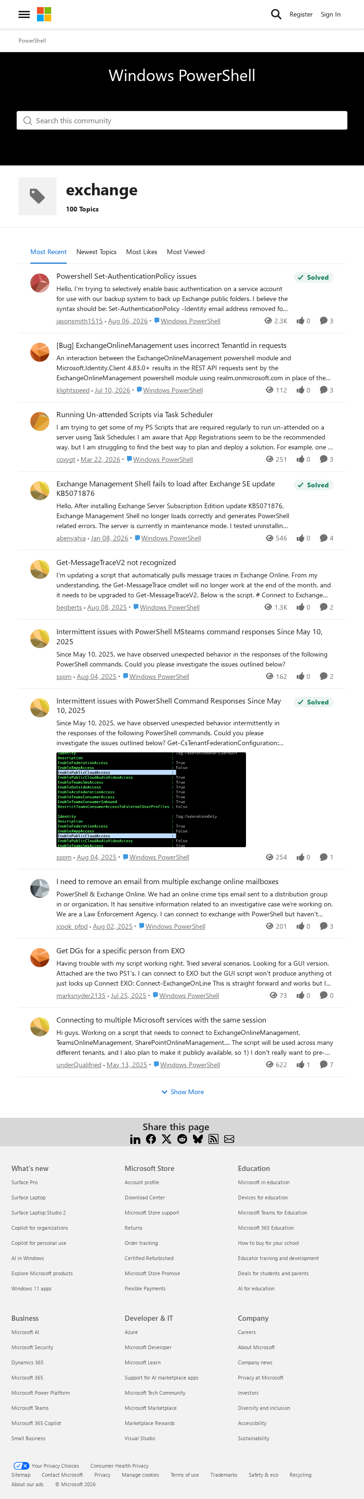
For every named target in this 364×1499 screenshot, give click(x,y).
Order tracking (141, 1242)
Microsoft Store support (152, 1212)
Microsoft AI (25, 1331)
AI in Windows (27, 1257)
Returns (134, 1227)
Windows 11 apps (31, 1288)
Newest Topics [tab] (96, 251)
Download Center (145, 1197)
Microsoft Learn (143, 1362)
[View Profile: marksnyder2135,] (39, 957)
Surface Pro (24, 1182)
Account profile (142, 1182)
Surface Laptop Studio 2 (38, 1212)
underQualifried (78, 1064)
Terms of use (185, 1474)
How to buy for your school (268, 1242)
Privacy (102, 1474)
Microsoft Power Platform (40, 1392)
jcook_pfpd (72, 926)
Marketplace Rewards (150, 1422)
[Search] (276, 14)
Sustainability (253, 1438)
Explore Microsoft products (42, 1273)
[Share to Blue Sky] (198, 1138)
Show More (187, 1091)
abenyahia (71, 537)
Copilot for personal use (38, 1242)
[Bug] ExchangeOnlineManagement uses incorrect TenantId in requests (171, 345)
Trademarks (223, 1474)
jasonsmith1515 (79, 320)
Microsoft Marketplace (151, 1407)
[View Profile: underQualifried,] (39, 1026)
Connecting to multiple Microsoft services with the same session (161, 1019)
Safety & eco (263, 1474)
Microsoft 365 (27, 1377)
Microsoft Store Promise (152, 1273)
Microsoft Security (32, 1347)
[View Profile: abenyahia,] (39, 490)
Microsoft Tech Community (155, 1392)
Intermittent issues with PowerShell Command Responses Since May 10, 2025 (168, 705)
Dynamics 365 (27, 1362)
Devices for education (263, 1197)
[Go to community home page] (44, 14)
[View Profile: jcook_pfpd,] (39, 888)
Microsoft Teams (30, 1407)
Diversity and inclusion (264, 1407)
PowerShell (32, 40)
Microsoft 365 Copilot (36, 1422)
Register (301, 13)
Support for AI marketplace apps (162, 1377)
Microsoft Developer (148, 1347)
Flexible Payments (145, 1288)
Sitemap (20, 1474)
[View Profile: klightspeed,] (39, 352)
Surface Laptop (28, 1197)
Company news (255, 1362)
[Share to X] (167, 1138)
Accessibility (252, 1422)
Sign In (331, 13)
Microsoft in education (264, 1182)
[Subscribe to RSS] (213, 1138)
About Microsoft (256, 1347)
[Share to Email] (229, 1138)
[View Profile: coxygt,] (39, 421)
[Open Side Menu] (24, 14)
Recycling (300, 1474)
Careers (247, 1331)
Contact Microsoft (62, 1474)
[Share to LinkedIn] (135, 1138)
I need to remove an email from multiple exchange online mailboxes (167, 881)
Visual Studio (140, 1438)
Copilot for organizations (39, 1227)
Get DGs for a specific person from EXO (120, 950)
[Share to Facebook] (151, 1138)
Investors (248, 1392)
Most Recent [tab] (48, 251)
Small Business (28, 1438)
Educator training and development (278, 1257)
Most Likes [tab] (141, 251)
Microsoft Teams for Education (272, 1212)
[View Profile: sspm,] (39, 638)
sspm (64, 676)
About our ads (27, 1484)
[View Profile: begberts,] (39, 569)
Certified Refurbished (149, 1257)
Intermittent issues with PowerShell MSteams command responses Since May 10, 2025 (189, 636)
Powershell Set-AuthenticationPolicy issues (126, 276)
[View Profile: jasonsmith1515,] (39, 283)
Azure (131, 1331)
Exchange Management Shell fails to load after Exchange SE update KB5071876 (165, 488)
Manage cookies (140, 1474)
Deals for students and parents (273, 1273)
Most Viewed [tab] (186, 251)
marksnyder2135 (81, 995)
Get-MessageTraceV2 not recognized (116, 562)
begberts (69, 607)
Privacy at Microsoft (260, 1377)
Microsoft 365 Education (266, 1227)
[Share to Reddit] (182, 1138)
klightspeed (73, 389)
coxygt (65, 459)
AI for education (256, 1288)
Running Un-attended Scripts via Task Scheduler (134, 414)
